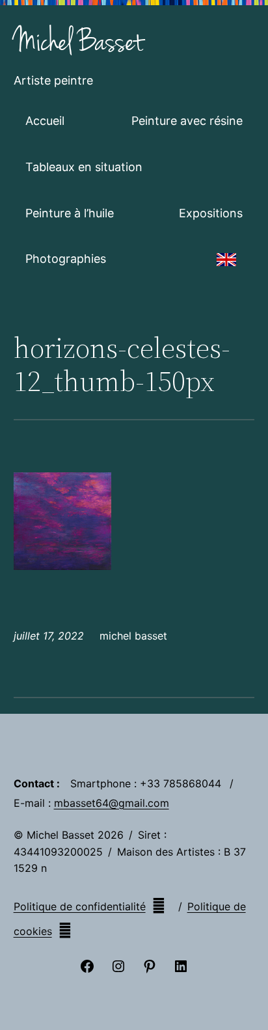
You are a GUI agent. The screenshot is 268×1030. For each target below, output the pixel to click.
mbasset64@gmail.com (111, 802)
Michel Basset (78, 42)
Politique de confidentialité (80, 906)
